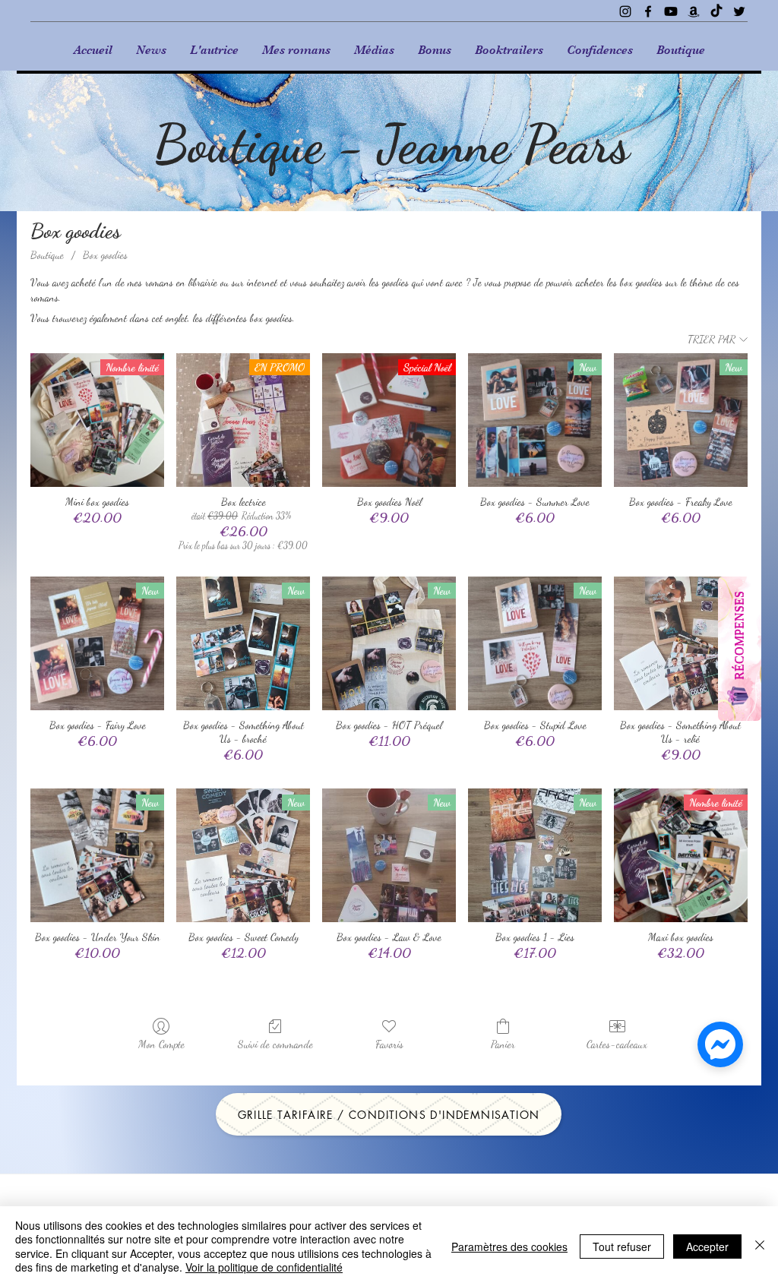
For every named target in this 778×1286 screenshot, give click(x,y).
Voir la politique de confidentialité (264, 1267)
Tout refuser (622, 1246)
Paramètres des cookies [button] (509, 1246)
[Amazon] (693, 11)
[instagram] (625, 11)
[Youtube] (670, 11)
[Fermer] (760, 1246)
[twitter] (739, 11)
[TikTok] (716, 11)
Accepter (707, 1246)
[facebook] (648, 11)
